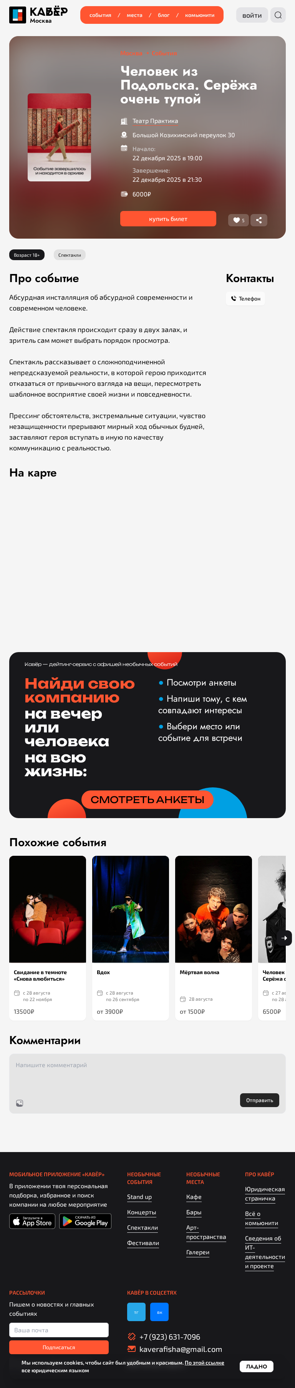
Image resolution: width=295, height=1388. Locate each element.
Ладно (256, 1366)
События (100, 15)
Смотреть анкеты (147, 799)
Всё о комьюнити (261, 1218)
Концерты (141, 1211)
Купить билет (168, 218)
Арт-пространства (206, 1232)
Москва (40, 21)
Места (135, 15)
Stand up (139, 1196)
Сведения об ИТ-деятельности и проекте (265, 1251)
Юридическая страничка (265, 1193)
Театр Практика (155, 120)
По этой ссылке (204, 1362)
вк (159, 1312)
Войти (252, 15)
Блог (164, 15)
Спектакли (142, 1227)
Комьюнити (199, 15)
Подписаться (59, 1347)
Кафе (194, 1196)
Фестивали (143, 1242)
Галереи (197, 1251)
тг (136, 1312)
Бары (194, 1211)
